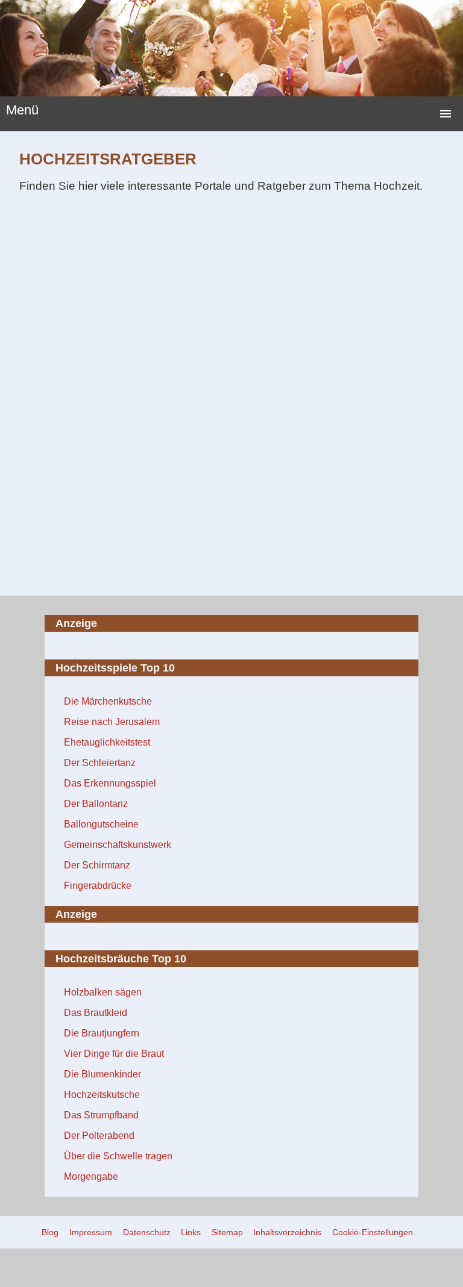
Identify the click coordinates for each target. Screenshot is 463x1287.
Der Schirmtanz (97, 865)
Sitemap (227, 1232)
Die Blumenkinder (102, 1074)
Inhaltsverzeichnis (287, 1232)
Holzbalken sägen (103, 992)
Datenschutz (147, 1232)
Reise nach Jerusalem (112, 722)
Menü (22, 109)
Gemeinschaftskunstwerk (117, 845)
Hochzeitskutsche (102, 1094)
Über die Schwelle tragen (118, 1156)
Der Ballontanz (96, 804)
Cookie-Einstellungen (372, 1232)
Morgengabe (91, 1176)
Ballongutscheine (101, 824)
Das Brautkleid (95, 1013)
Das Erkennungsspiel (110, 783)
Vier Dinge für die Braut (114, 1054)
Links (191, 1232)
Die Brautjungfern (101, 1033)
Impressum (90, 1232)
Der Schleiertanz (100, 763)
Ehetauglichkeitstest (107, 742)
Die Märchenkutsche (108, 701)
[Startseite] (231, 48)
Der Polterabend (99, 1135)
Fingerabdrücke (97, 885)
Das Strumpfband (101, 1115)
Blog (50, 1232)
